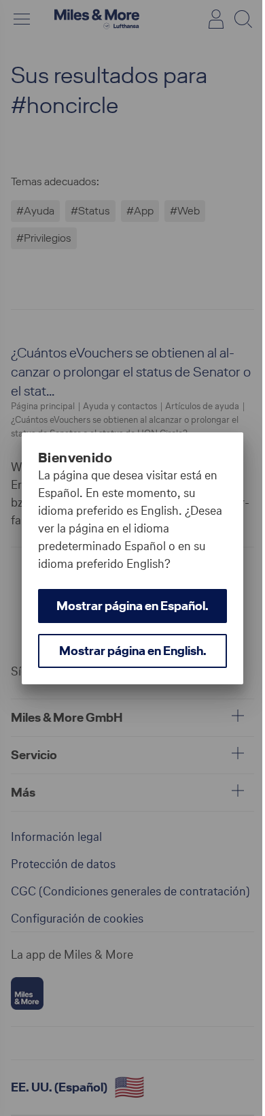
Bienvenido (75, 457)
